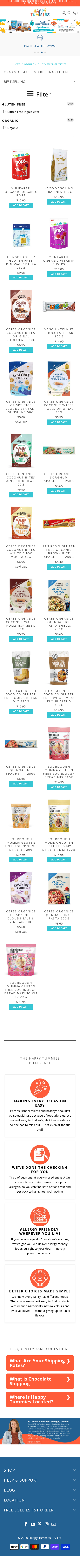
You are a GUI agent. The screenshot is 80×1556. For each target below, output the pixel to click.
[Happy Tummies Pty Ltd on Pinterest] (40, 1524)
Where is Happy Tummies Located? (31, 1399)
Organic (10, 121)
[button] (35, 52)
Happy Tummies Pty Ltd (45, 1538)
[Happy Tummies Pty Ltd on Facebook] (26, 1524)
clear (70, 103)
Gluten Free (13, 104)
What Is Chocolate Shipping (30, 1381)
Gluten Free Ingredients (23, 112)
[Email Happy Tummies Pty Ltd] (54, 1524)
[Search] (69, 13)
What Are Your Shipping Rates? (37, 1362)
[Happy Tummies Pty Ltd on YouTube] (33, 1524)
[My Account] (63, 13)
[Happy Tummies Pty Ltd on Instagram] (47, 1524)
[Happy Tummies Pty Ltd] (40, 12)
